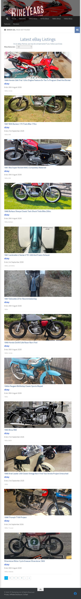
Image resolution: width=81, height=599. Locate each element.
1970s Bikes (44, 19)
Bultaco (10, 222)
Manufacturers (9, 47)
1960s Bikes (32, 19)
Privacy (6, 595)
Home (14, 19)
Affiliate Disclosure (16, 595)
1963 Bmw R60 (10, 430)
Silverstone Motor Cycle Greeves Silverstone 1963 (24, 561)
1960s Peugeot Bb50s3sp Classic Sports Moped (23, 386)
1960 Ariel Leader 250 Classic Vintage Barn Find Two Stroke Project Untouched (36, 473)
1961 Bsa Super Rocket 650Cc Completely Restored (25, 167)
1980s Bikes (56, 19)
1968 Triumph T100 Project (15, 517)
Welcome (22, 19)
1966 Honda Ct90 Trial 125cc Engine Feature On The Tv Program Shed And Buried (37, 80)
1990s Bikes (68, 19)
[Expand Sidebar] (77, 30)
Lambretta (11, 266)
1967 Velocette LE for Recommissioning (20, 299)
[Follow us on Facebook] (75, 593)
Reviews (16, 24)
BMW (10, 440)
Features (7, 24)
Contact (25, 595)
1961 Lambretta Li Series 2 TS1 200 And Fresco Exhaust (26, 255)
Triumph (10, 528)
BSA (9, 134)
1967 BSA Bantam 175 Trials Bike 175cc (20, 124)
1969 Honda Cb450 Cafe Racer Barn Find (20, 342)
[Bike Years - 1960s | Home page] (24, 14)
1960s (6, 91)
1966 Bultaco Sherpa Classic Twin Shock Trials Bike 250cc (27, 211)
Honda (10, 91)
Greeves (10, 571)
